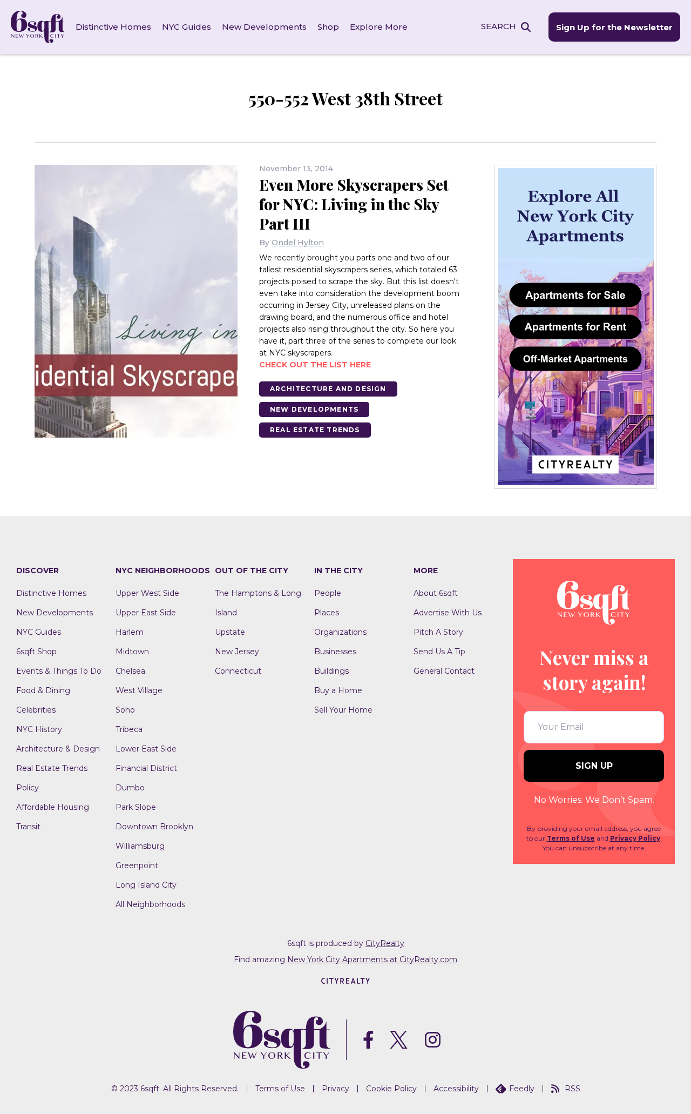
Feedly (521, 1088)
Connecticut (238, 671)
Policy (27, 788)
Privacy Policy (635, 838)
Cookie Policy (391, 1088)
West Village (139, 690)
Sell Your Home (343, 710)
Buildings (331, 671)
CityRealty (384, 943)
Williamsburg (140, 846)
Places (326, 613)
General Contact (444, 671)
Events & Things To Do (58, 671)
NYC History (39, 729)
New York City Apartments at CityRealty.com (372, 959)
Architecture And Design (328, 389)
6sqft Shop (36, 651)
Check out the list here (315, 365)
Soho (125, 710)
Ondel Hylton (298, 242)
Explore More (379, 27)
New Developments (264, 27)
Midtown (132, 651)
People (327, 593)
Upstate (230, 632)
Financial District (146, 768)
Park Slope (136, 807)
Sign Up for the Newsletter (614, 27)
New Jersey (237, 651)
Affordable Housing (52, 807)
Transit (28, 826)
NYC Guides (186, 27)
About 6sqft (436, 593)
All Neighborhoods (150, 904)
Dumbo (130, 788)
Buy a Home (338, 690)
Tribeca (129, 729)
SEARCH (498, 26)
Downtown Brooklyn (154, 826)
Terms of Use (571, 838)
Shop (328, 27)
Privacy (335, 1088)
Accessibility (456, 1088)
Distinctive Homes (113, 27)
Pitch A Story (438, 632)
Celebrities (36, 710)
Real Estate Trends (315, 430)
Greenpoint (137, 865)
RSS (572, 1088)
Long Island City (146, 885)
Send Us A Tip (439, 651)
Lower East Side (146, 749)
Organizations (340, 632)
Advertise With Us (448, 613)
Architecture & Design (58, 749)
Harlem (130, 632)
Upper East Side (146, 613)
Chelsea (130, 671)
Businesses (335, 651)
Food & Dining (43, 690)
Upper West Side (147, 593)
